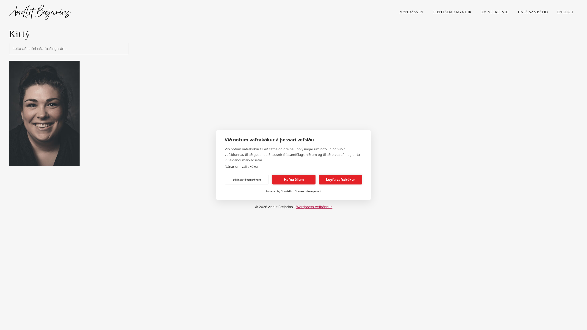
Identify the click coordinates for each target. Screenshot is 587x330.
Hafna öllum (294, 179)
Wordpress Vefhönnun (314, 207)
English (565, 12)
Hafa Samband (533, 12)
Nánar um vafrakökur (242, 166)
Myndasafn (411, 12)
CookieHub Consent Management (301, 191)
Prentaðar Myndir (452, 12)
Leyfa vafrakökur (340, 179)
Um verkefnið (495, 12)
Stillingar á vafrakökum (247, 179)
